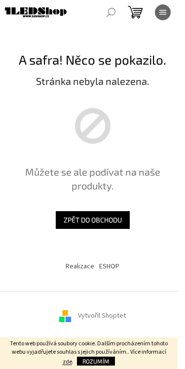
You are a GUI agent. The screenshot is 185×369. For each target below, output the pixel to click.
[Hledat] (111, 12)
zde (67, 362)
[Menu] (163, 12)
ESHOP (109, 266)
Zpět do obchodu (93, 220)
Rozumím (96, 361)
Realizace (80, 266)
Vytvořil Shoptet (102, 316)
